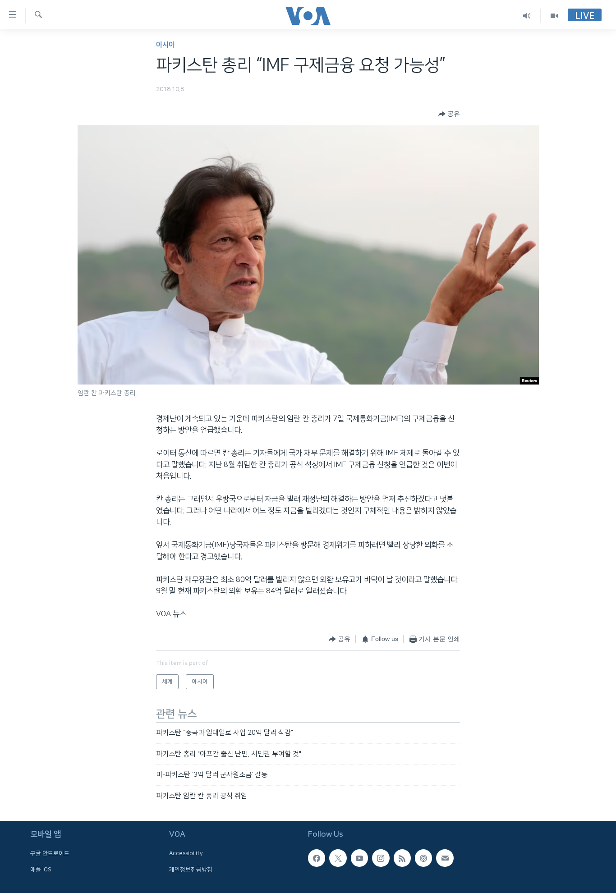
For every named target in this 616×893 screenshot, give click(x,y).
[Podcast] (423, 857)
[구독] (444, 857)
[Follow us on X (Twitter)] (337, 857)
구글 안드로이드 (49, 853)
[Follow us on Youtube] (359, 857)
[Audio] (527, 16)
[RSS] (402, 857)
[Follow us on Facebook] (316, 857)
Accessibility (186, 853)
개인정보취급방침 (190, 869)
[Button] (449, 114)
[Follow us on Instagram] (380, 857)
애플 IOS (40, 869)
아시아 (165, 45)
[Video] (554, 16)
